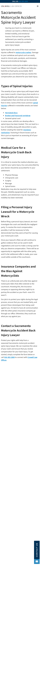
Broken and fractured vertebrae (17, 115)
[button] (37, 6)
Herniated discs (11, 113)
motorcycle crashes (23, 52)
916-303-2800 (23, 1)
